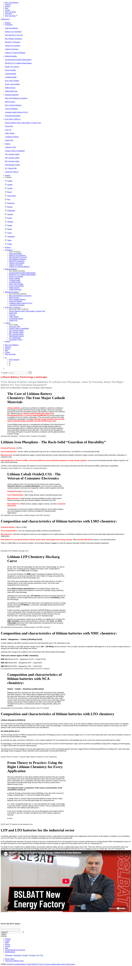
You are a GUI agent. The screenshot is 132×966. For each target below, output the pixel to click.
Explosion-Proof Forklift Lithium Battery (18, 59)
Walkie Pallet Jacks (11, 91)
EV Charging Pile (11, 168)
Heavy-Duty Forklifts (12, 81)
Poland (9, 229)
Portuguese (10, 203)
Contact (7, 10)
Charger (7, 144)
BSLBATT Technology (12, 42)
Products (8, 23)
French (9, 192)
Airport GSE (9, 140)
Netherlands (11, 210)
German (9, 188)
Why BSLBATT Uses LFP (14, 35)
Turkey (9, 240)
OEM (7, 942)
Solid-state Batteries (11, 28)
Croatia (9, 244)
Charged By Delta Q (11, 172)
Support (7, 175)
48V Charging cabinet (12, 158)
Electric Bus (9, 126)
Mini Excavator (10, 102)
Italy (8, 199)
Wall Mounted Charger (12, 165)
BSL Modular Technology (13, 38)
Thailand (10, 222)
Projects (7, 6)
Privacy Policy (9, 959)
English (9, 181)
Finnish (9, 225)
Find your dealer (10, 12)
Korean (9, 218)
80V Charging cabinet (12, 161)
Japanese (10, 214)
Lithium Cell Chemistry (12, 45)
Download (8, 14)
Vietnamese (11, 236)
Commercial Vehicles (12, 137)
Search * (6, 373)
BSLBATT (35, 964)
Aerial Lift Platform (11, 109)
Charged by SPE (10, 147)
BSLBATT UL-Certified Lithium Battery (18, 63)
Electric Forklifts (10, 70)
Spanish (9, 184)
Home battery (70, 964)
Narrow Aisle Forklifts (12, 84)
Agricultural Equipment (12, 116)
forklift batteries (10, 952)
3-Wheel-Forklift (10, 74)
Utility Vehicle (9, 133)
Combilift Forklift (10, 77)
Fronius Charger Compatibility (15, 151)
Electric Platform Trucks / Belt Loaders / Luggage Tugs (23, 123)
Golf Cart (8, 130)
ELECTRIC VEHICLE (13, 119)
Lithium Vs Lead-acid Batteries (15, 52)
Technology (9, 24)
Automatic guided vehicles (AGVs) (16, 112)
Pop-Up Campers (45, 964)
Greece (9, 233)
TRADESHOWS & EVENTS (15, 950)
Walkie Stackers (10, 88)
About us (8, 4)
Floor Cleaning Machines (13, 105)
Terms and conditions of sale (14, 961)
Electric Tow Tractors (12, 67)
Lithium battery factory (58, 964)
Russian (9, 207)
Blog (6, 8)
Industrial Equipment (12, 95)
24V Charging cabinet (12, 154)
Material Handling (11, 56)
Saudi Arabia (11, 196)
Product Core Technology (13, 31)
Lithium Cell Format (11, 49)
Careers (7, 941)
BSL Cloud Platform (11, 2)
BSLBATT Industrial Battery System (19, 964)
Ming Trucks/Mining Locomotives (16, 98)
